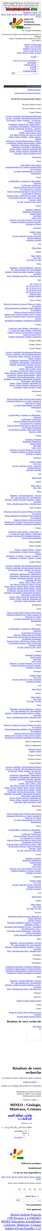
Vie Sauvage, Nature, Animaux (19, 356)
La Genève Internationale (23, 171)
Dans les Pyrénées (20, 187)
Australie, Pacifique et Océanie (22, 222)
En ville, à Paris (23, 202)
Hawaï (14, 1214)
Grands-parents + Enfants (18, 552)
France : (32, 51)
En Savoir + (36, 1026)
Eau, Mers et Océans (17, 135)
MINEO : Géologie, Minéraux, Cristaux (21, 1223)
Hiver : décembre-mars (15, 276)
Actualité (33, 67)
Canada (32, 232)
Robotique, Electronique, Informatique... (26, 145)
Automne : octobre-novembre (15, 272)
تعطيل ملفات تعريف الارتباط (18, 9)
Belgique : (32, 49)
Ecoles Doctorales (20, 935)
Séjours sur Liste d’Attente (18, 1012)
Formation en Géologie (15, 973)
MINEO (36, 1218)
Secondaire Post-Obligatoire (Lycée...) (18, 927)
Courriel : (32, 44)
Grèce (34, 218)
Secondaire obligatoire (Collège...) (19, 923)
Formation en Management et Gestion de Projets (23, 969)
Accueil (33, 57)
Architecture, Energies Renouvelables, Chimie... (23, 141)
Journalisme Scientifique (14, 321)
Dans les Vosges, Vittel (15, 196)
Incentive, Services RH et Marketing (20, 536)
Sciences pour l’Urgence (13, 314)
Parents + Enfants (21, 550)
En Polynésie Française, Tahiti (20, 198)
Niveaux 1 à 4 (22, 1218)
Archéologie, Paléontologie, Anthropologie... (24, 124)
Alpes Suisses (25, 165)
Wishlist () (27, 12)
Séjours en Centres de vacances (15, 304)
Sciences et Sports (20, 312)
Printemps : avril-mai (17, 268)
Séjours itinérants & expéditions (16, 308)
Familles (31, 296)
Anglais (32, 751)
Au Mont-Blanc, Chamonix (18, 181)
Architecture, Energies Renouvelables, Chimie (24, 375)
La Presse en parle (29, 71)
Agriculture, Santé (20, 153)
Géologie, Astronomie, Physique (21, 365)
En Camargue (25, 189)
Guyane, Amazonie (19, 236)
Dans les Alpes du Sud (15, 192)
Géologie (24, 1214)
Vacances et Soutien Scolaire (15, 316)
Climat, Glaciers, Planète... (18, 137)
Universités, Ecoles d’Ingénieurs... (19, 931)
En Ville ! (31, 260)
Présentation (31, 63)
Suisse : (33, 47)
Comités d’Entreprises (16, 337)
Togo (35, 258)
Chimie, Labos (24, 133)
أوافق (34, 9)
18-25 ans (32, 292)
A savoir (33, 69)
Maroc (33, 256)
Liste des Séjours (30, 65)
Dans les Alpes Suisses (15, 399)
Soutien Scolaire (23, 1001)
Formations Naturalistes (14, 967)
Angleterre (29, 210)
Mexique (31, 238)
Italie (35, 216)
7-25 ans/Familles (30, 1228)
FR (11, 1218)
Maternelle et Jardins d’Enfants (19, 916)
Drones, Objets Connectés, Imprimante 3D (25, 149)
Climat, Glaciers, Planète (13, 373)
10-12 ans (32, 286)
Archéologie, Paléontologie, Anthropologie (25, 361)
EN (17, 1228)
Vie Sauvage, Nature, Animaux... (18, 120)
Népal (34, 248)
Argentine (29, 240)
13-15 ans (32, 288)
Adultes (32, 294)
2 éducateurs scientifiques (24, 1219)
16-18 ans (32, 290)
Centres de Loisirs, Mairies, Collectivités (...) (24, 328)
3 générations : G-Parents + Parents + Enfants (23, 556)
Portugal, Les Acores (17, 220)
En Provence (26, 185)
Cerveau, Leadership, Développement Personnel (23, 116)
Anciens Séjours (23, 1017)
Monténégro (27, 212)
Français (31, 749)
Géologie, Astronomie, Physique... (20, 129)
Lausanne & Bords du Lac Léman (19, 401)
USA (35, 234)
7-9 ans (35, 284)
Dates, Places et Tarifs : (29, 53)
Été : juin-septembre (18, 270)
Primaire (31, 921)
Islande (32, 214)
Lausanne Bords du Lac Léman (17, 167)
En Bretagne (26, 194)
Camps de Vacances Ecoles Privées (20, 333)
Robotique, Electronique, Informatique (18, 379)
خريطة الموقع (31, 1196)
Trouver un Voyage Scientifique (24, 61)
